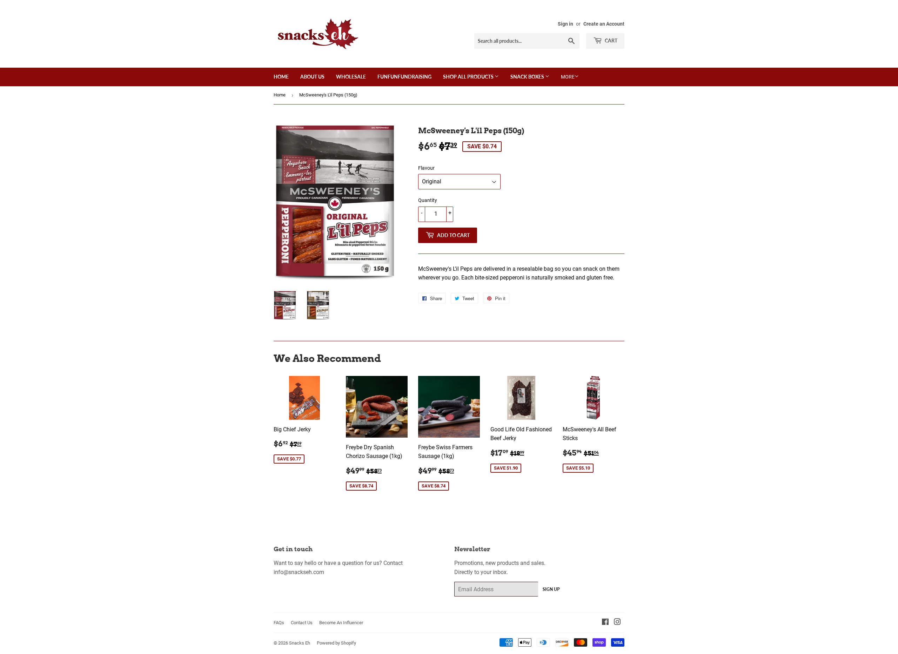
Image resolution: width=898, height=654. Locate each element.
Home (281, 77)
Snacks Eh (299, 643)
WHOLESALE (351, 77)
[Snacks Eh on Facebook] (605, 622)
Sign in (565, 24)
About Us (312, 77)
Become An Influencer (341, 622)
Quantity (427, 200)
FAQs (279, 622)
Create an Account (603, 24)
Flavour (426, 168)
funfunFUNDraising (404, 77)
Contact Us (302, 622)
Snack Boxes (527, 77)
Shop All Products (469, 77)
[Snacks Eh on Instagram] (617, 622)
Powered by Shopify (336, 643)
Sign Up (551, 589)
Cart (610, 40)
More (568, 77)
